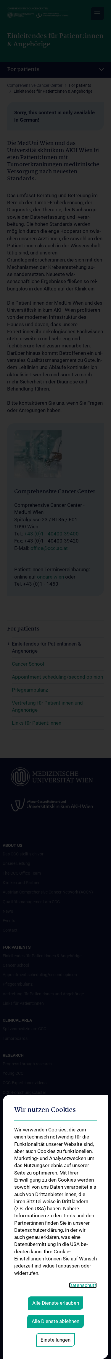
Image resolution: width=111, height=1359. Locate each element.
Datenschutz (83, 1285)
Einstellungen (55, 1340)
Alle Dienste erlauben (55, 1303)
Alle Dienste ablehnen (55, 1321)
